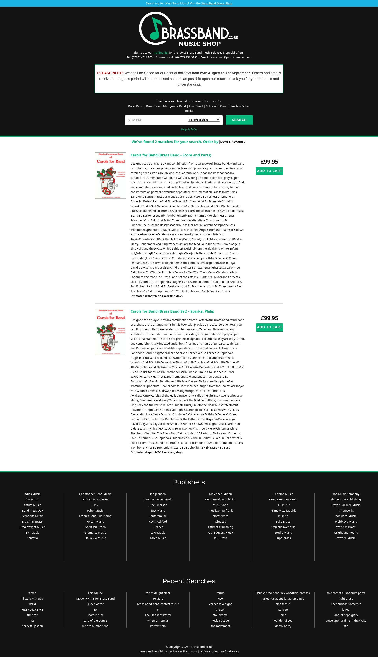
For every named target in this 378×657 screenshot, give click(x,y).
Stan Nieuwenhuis (283, 527)
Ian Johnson (158, 494)
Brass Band (135, 106)
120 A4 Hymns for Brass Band (95, 598)
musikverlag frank (221, 510)
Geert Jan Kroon (95, 527)
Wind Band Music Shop (216, 3)
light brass (346, 598)
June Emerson (158, 505)
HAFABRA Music (95, 538)
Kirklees (158, 527)
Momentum (95, 615)
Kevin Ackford (158, 521)
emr (283, 615)
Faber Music (95, 510)
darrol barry (283, 626)
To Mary (158, 598)
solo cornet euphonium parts (346, 593)
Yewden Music (345, 538)
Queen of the (95, 604)
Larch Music (158, 538)
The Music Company (346, 494)
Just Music (158, 510)
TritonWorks (346, 510)
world (32, 604)
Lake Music (158, 532)
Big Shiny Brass (32, 521)
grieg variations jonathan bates (283, 598)
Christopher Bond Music (95, 494)
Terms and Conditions (153, 651)
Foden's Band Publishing (95, 516)
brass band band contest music (158, 604)
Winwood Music (345, 516)
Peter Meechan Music (283, 499)
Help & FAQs (189, 129)
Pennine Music (283, 494)
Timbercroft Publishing (346, 499)
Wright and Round (346, 532)
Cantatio (32, 538)
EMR (95, 505)
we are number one (95, 626)
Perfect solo (158, 626)
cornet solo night (220, 604)
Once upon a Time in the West (346, 620)
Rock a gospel (220, 620)
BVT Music (32, 532)
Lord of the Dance (95, 620)
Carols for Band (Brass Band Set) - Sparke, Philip (172, 311)
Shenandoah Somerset (346, 604)
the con (220, 609)
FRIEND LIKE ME (32, 609)
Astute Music (32, 505)
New (220, 598)
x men (32, 593)
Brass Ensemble (156, 106)
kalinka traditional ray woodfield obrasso (283, 593)
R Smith (283, 516)
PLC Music (283, 505)
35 (95, 609)
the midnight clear (158, 593)
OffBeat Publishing (220, 527)
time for (32, 615)
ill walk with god (32, 598)
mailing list (161, 52)
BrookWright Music (32, 527)
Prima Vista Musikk (283, 510)
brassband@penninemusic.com (230, 57)
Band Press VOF (32, 510)
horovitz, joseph (32, 626)
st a (346, 626)
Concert (283, 609)
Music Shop (220, 505)
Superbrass (283, 538)
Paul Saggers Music (220, 532)
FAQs (193, 651)
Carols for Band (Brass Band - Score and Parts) (171, 155)
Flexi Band (196, 106)
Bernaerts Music (32, 516)
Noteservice (220, 516)
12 (32, 620)
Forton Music (95, 521)
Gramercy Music (95, 532)
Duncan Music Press (95, 499)
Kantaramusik (158, 516)
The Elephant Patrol (158, 615)
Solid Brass (283, 521)
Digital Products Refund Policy (219, 651)
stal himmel (220, 615)
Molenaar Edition (220, 494)
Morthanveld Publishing (220, 499)
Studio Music (283, 532)
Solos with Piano (216, 106)
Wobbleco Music (346, 521)
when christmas (158, 620)
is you (346, 609)
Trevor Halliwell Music (345, 505)
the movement (220, 626)
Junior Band (178, 106)
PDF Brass (220, 538)
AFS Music (32, 499)
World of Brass (346, 527)
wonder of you (283, 620)
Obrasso (220, 521)
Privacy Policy (179, 651)
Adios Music (32, 494)
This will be (95, 593)
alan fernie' (283, 604)
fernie (220, 593)
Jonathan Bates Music (158, 499)
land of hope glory (346, 615)
